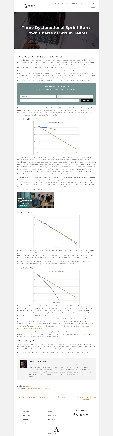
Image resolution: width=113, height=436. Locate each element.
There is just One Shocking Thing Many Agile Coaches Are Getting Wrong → (76, 398)
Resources (26, 415)
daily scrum (39, 388)
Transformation (60, 3)
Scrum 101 (29, 386)
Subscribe (86, 101)
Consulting (83, 3)
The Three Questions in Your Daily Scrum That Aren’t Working (54, 78)
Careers (25, 419)
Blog (93, 3)
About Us (26, 411)
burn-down (31, 388)
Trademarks (51, 419)
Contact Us (50, 411)
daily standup (49, 388)
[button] (67, 4)
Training (72, 3)
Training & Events (52, 415)
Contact (91, 8)
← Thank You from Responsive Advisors (31, 397)
